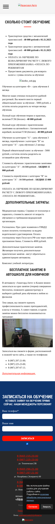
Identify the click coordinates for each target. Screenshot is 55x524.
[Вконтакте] (27, 520)
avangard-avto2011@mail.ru (30, 515)
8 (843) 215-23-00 (27, 455)
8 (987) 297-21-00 (27, 472)
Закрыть (47, 507)
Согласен (33, 507)
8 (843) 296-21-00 (27, 469)
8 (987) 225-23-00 (27, 459)
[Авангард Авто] (27, 4)
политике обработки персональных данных (39, 497)
